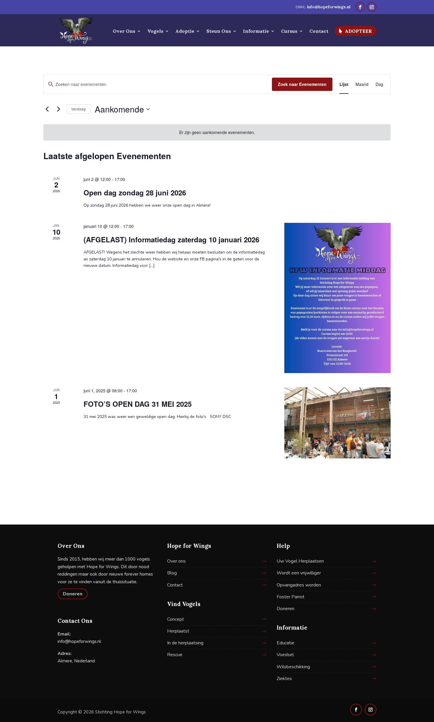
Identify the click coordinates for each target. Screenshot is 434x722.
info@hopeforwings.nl (79, 641)
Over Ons (124, 31)
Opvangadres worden (299, 585)
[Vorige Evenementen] (46, 109)
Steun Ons (218, 31)
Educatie (285, 643)
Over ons (176, 561)
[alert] (217, 132)
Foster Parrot (290, 597)
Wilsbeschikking (293, 667)
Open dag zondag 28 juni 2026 (135, 192)
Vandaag (78, 108)
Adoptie (184, 31)
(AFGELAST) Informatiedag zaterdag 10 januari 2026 (171, 239)
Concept (175, 619)
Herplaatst (178, 631)
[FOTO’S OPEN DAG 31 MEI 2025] (337, 422)
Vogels (155, 31)
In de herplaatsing (185, 643)
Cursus (289, 31)
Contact (318, 31)
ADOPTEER (358, 31)
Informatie (256, 31)
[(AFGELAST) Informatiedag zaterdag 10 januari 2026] (337, 298)
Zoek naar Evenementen (302, 84)
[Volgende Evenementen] (58, 109)
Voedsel (285, 654)
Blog (172, 573)
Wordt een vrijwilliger (299, 573)
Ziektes (284, 678)
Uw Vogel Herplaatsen (300, 561)
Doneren (72, 594)
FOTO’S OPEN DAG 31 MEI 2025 (138, 404)
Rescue (174, 654)
